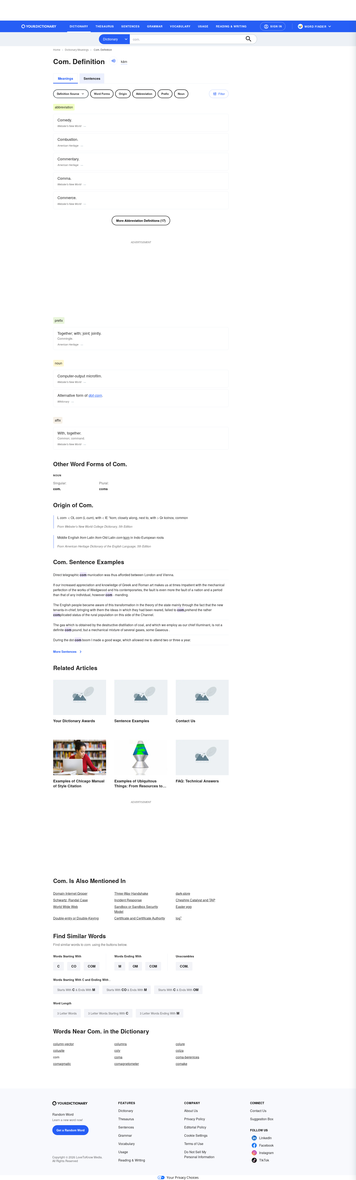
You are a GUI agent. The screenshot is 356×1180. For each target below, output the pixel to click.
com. (184, 966)
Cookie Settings (195, 1135)
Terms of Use (193, 1143)
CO (73, 966)
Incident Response (128, 900)
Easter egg (184, 906)
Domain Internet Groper (70, 893)
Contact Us (258, 1110)
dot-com (95, 395)
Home (56, 50)
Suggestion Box (261, 1119)
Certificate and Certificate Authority (139, 918)
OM (135, 966)
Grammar (125, 1135)
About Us (191, 1110)
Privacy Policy (194, 1119)
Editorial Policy (195, 1127)
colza (180, 1050)
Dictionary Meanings (77, 50)
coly (117, 1050)
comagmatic (62, 1063)
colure (180, 1043)
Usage (123, 1151)
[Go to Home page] (38, 26)
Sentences (92, 78)
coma (118, 1057)
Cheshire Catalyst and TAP (195, 900)
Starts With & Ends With (76, 989)
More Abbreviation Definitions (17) (141, 220)
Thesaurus (126, 1119)
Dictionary (110, 39)
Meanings (65, 78)
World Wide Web (65, 906)
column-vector (63, 1043)
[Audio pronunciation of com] (113, 60)
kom (126, 537)
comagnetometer (126, 1063)
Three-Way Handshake (131, 893)
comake (181, 1063)
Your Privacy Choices (183, 1177)
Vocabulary (126, 1143)
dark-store (183, 893)
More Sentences (64, 651)
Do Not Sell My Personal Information (199, 1154)
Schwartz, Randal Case (70, 900)
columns (120, 1043)
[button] (273, 26)
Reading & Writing (131, 1160)
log (179, 918)
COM (91, 966)
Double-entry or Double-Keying (76, 918)
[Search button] (250, 39)
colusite (58, 1050)
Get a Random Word (70, 1130)
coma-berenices (187, 1057)
